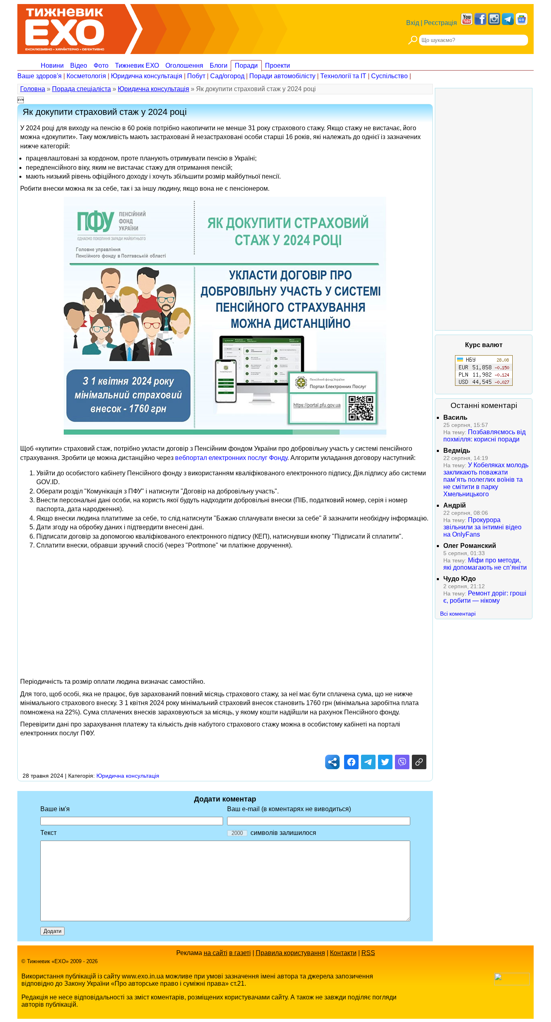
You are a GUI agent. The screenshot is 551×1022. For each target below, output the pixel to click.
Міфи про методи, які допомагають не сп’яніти (485, 564)
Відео (78, 65)
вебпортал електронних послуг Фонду (231, 457)
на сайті (215, 952)
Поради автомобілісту (282, 76)
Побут (196, 76)
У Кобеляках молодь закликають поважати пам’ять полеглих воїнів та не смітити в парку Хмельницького (485, 479)
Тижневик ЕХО (137, 65)
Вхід (412, 22)
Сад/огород (227, 76)
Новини (52, 65)
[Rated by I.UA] (512, 983)
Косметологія (86, 76)
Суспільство (389, 76)
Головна (32, 88)
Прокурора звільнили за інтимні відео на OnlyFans (482, 527)
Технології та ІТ (343, 76)
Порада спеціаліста (81, 88)
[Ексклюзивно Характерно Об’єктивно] (64, 27)
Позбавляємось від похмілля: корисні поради (484, 436)
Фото (101, 65)
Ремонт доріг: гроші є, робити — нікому (484, 597)
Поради (246, 65)
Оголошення (184, 65)
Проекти (277, 65)
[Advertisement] (225, 612)
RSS (368, 952)
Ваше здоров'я (39, 76)
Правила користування (290, 952)
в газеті (240, 952)
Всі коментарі (458, 613)
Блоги (218, 65)
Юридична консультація (146, 76)
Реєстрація (440, 22)
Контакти (343, 952)
